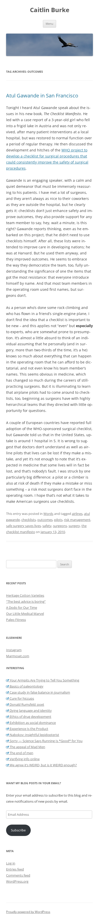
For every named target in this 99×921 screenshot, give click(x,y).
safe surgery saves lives (23, 525)
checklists (28, 519)
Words (48, 513)
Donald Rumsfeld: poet (26, 704)
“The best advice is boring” (26, 601)
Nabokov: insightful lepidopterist (34, 734)
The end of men (21, 753)
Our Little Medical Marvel (25, 613)
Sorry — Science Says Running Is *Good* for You (45, 741)
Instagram (14, 650)
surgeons (60, 525)
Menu (49, 23)
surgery (74, 525)
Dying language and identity (30, 710)
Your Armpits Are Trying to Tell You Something (44, 680)
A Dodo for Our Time (21, 607)
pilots (58, 519)
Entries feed (15, 869)
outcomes (45, 519)
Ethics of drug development (30, 716)
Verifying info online (24, 759)
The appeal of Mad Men (27, 747)
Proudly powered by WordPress (28, 912)
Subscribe (18, 830)
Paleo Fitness (16, 619)
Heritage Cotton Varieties (25, 595)
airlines (77, 513)
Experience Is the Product (28, 728)
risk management (77, 519)
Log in (10, 863)
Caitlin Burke (49, 10)
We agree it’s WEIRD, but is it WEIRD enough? (43, 765)
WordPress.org (17, 881)
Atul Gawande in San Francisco (42, 95)
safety (47, 525)
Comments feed (18, 875)
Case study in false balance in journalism (39, 692)
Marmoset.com (17, 656)
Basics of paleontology (26, 686)
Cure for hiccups (21, 698)
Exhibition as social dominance (32, 722)
